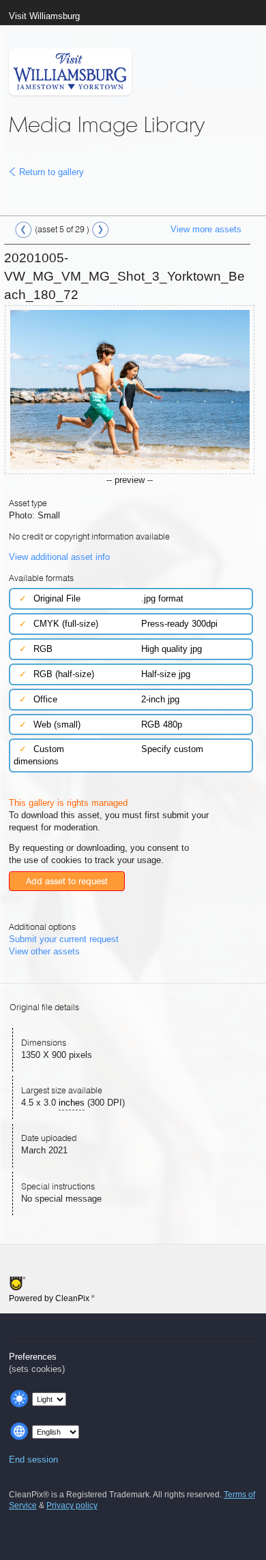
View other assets (44, 951)
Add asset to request (67, 881)
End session (33, 1459)
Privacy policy (72, 1505)
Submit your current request (64, 939)
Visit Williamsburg (44, 16)
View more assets (206, 229)
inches (72, 1102)
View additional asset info (59, 557)
